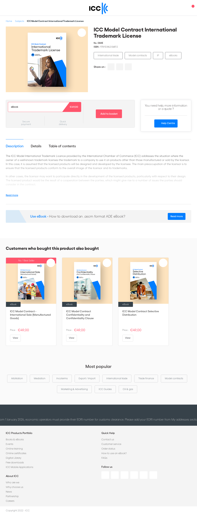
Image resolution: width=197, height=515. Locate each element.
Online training (14, 448)
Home (9, 21)
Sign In (184, 8)
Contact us (107, 439)
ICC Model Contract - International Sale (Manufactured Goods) (30, 315)
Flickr (153, 475)
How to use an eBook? (114, 453)
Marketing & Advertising (74, 389)
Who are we (12, 482)
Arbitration (17, 378)
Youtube (144, 475)
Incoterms (62, 378)
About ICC (12, 476)
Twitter (115, 475)
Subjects (19, 21)
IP (158, 55)
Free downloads (15, 462)
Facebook (124, 475)
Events (9, 444)
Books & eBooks (15, 439)
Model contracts (138, 55)
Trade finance (146, 378)
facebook (128, 66)
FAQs (104, 457)
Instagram (134, 475)
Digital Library (13, 457)
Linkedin (105, 475)
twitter (119, 66)
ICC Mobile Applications (19, 467)
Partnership (12, 496)
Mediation (39, 378)
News (9, 491)
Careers (10, 500)
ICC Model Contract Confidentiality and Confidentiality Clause (80, 315)
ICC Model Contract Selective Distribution (140, 313)
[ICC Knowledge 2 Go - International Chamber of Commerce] (98, 8)
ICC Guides (105, 389)
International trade (108, 55)
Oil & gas (128, 389)
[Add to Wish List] (82, 32)
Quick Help (108, 433)
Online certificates (16, 453)
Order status (108, 448)
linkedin (111, 66)
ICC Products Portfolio (19, 433)
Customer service (111, 444)
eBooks (173, 55)
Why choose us (14, 487)
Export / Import (87, 378)
